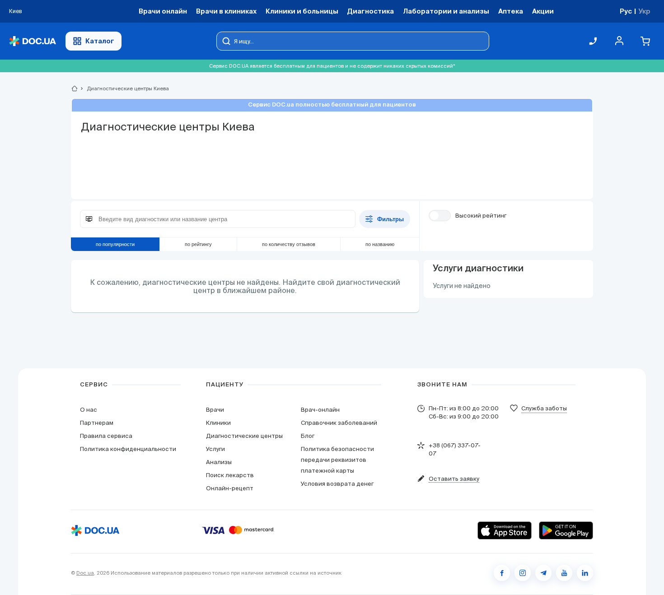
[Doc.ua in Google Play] (566, 530)
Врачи (215, 409)
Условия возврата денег (337, 483)
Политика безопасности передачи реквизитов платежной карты (337, 460)
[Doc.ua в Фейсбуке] (502, 573)
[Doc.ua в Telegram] (543, 573)
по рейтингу (198, 244)
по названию (379, 244)
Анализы (219, 462)
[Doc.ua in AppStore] (504, 530)
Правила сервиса (106, 435)
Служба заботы (544, 408)
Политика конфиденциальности (128, 449)
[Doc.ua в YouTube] (564, 573)
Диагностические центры (244, 435)
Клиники (218, 422)
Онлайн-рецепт (229, 488)
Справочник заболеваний (339, 422)
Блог (307, 435)
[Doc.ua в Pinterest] (585, 573)
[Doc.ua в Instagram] (522, 573)
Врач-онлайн (320, 409)
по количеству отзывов (288, 244)
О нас (88, 409)
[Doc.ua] (32, 41)
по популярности (115, 244)
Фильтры (390, 219)
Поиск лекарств (230, 475)
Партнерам (96, 422)
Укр (644, 11)
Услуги (215, 449)
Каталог (99, 41)
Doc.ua (85, 573)
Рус (626, 11)
